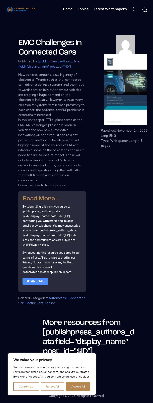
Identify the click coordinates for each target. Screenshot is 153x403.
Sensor (50, 303)
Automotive (58, 298)
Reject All (52, 386)
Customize (26, 386)
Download (35, 281)
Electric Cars (34, 303)
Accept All (78, 386)
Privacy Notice (32, 262)
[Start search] (144, 10)
